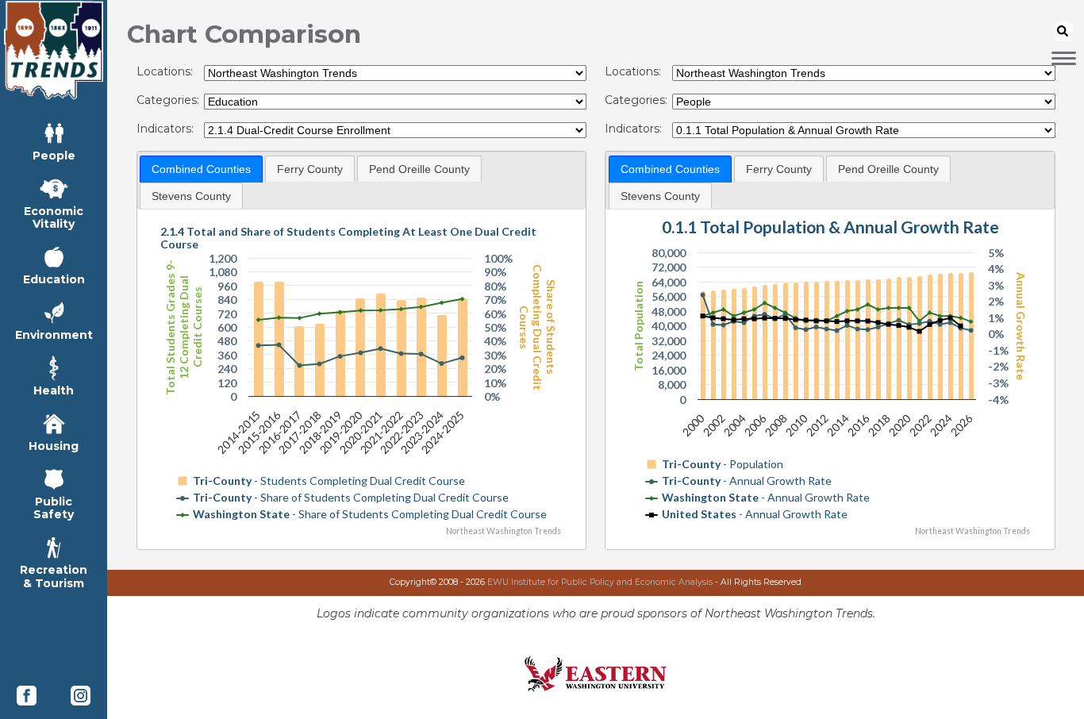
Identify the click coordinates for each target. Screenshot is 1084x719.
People (54, 155)
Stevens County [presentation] (191, 196)
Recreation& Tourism (53, 576)
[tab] (201, 169)
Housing (54, 445)
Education (54, 279)
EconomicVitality (53, 217)
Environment (54, 334)
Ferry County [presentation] (310, 169)
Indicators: (165, 129)
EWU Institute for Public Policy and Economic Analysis (600, 582)
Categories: (167, 100)
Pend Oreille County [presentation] (419, 169)
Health (53, 390)
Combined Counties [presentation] (201, 169)
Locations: (164, 72)
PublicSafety (53, 507)
